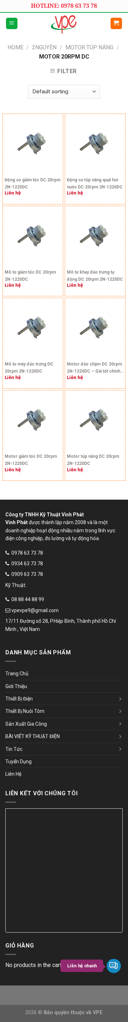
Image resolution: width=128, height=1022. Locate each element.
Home (15, 47)
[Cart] (116, 23)
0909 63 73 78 (27, 574)
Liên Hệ (13, 774)
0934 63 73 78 (27, 563)
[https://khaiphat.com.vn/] (64, 23)
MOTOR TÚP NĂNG (89, 47)
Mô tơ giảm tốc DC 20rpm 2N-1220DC (30, 276)
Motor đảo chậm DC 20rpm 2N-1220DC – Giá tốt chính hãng (94, 368)
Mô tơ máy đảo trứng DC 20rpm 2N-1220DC (29, 368)
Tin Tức (13, 749)
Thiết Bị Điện (19, 699)
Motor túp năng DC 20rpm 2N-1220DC (93, 460)
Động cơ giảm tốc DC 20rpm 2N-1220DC (32, 183)
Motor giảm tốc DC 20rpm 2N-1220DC (31, 460)
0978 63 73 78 (27, 553)
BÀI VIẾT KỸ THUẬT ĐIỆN (32, 736)
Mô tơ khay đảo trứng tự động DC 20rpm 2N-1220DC (95, 276)
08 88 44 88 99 (27, 599)
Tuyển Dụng (18, 761)
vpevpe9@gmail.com (35, 610)
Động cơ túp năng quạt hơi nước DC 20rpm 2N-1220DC (95, 183)
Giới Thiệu (16, 686)
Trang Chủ (16, 673)
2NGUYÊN (44, 47)
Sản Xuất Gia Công (26, 724)
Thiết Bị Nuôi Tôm (24, 711)
